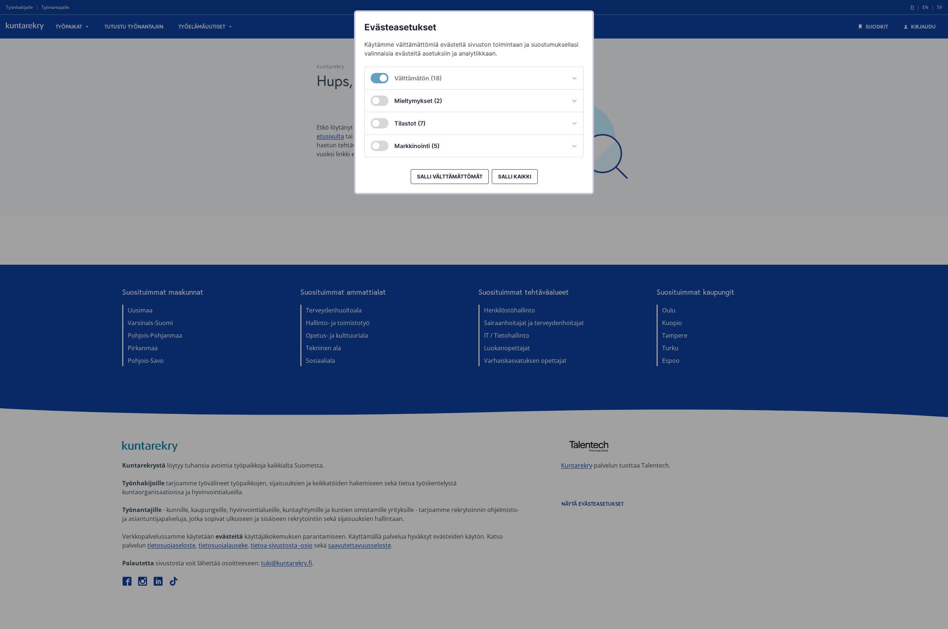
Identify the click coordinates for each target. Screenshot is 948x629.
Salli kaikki (514, 176)
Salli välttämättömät (450, 176)
